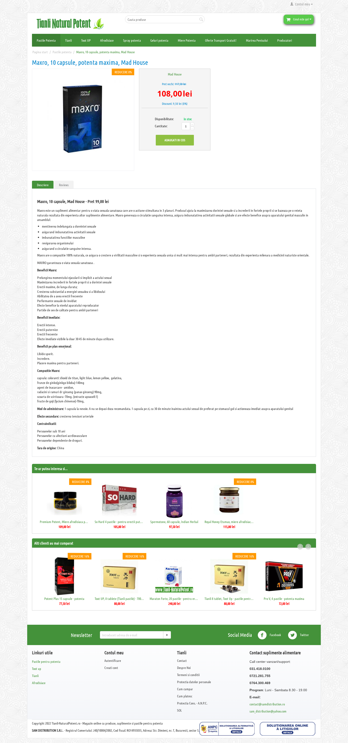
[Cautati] (201, 20)
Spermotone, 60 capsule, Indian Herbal (174, 521)
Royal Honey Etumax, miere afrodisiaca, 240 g (229, 521)
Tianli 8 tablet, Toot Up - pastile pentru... (229, 598)
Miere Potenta (187, 40)
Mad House (175, 74)
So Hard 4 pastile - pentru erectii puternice (119, 521)
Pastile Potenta (46, 40)
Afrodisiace (107, 40)
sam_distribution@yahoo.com (268, 711)
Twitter (304, 635)
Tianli (68, 40)
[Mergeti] (167, 634)
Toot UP (86, 40)
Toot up (36, 668)
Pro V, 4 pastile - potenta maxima (284, 598)
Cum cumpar (185, 689)
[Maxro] (83, 119)
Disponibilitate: (160, 119)
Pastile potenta (62, 52)
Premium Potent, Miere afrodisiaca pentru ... (64, 521)
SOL (179, 710)
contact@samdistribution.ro (267, 704)
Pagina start (40, 52)
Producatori (284, 40)
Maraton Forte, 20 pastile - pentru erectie (174, 598)
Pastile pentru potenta (46, 661)
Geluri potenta (159, 40)
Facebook (275, 635)
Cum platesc (184, 696)
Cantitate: (160, 126)
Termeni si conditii (188, 675)
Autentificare (112, 660)
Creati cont (111, 667)
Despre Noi (184, 667)
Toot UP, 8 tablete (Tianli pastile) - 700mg (119, 598)
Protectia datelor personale (194, 682)
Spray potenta (132, 40)
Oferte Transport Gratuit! (220, 40)
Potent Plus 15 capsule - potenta (64, 598)
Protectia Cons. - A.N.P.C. (192, 703)
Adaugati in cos (175, 140)
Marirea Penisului (257, 40)
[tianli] (72, 23)
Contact (182, 660)
